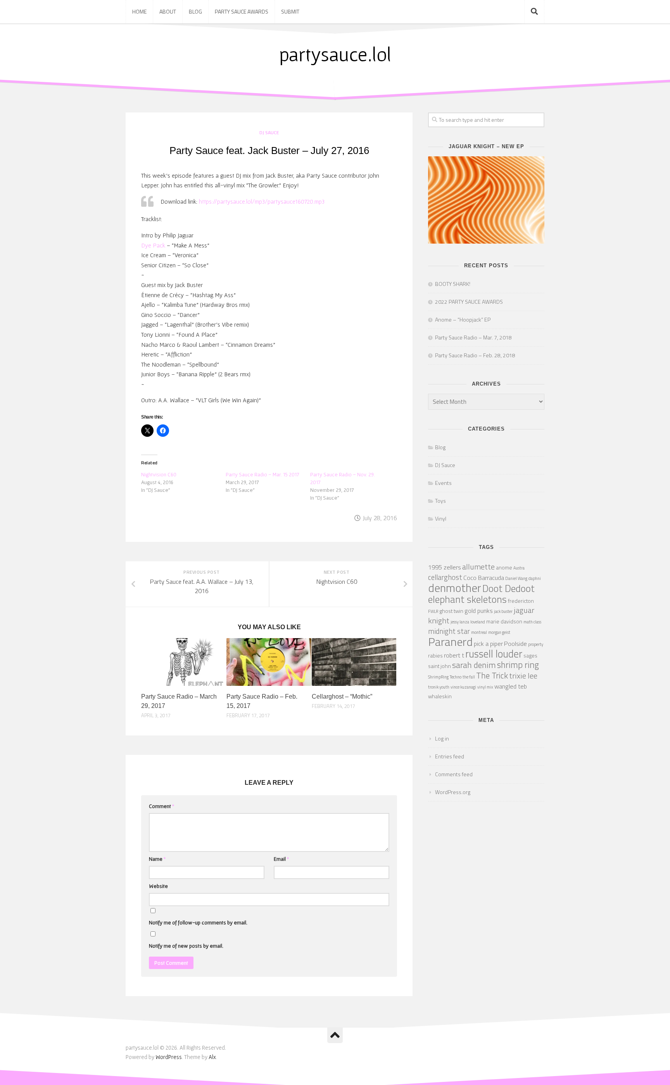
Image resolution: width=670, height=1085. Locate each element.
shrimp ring (518, 664)
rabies (435, 655)
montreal (479, 632)
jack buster (503, 611)
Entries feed (449, 756)
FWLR (433, 611)
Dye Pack (153, 245)
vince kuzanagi (463, 687)
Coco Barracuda (483, 577)
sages (530, 655)
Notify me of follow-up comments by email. (198, 922)
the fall (469, 677)
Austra (519, 568)
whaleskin (440, 696)
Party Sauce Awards (241, 11)
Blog (195, 11)
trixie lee (523, 676)
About (167, 11)
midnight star (449, 631)
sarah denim (474, 665)
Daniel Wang (516, 578)
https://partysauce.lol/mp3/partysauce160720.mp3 (262, 201)
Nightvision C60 (158, 474)
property (535, 644)
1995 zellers (444, 567)
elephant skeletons (467, 599)
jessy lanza (460, 622)
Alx (212, 1057)
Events (443, 483)
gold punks (479, 610)
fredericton (521, 601)
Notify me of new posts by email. (186, 946)
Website (158, 886)
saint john (439, 666)
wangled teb (510, 686)
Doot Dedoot (508, 588)
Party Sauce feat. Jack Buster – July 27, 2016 (269, 150)
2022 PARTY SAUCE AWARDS (469, 302)
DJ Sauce (269, 132)
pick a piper (488, 643)
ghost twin (451, 611)
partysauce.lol (335, 54)
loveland (477, 622)
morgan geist (499, 632)
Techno (455, 677)
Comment (161, 806)
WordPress (168, 1057)
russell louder (493, 653)
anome (504, 567)
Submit (290, 11)
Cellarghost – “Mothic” (342, 696)
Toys (440, 501)
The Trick (492, 675)
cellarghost (445, 577)
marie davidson (504, 621)
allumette (478, 567)
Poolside (515, 643)
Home (139, 11)
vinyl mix (485, 687)
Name (157, 859)
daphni (534, 578)
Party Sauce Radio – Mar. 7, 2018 (473, 337)
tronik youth (438, 687)
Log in (442, 738)
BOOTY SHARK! (452, 284)
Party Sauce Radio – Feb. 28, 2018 (475, 355)
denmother (454, 587)
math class (532, 622)
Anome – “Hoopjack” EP (462, 319)
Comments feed (454, 774)
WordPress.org (452, 792)
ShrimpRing (438, 677)
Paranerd (450, 641)
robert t (454, 655)
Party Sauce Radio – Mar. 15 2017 (262, 474)
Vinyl (440, 518)
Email (281, 859)
